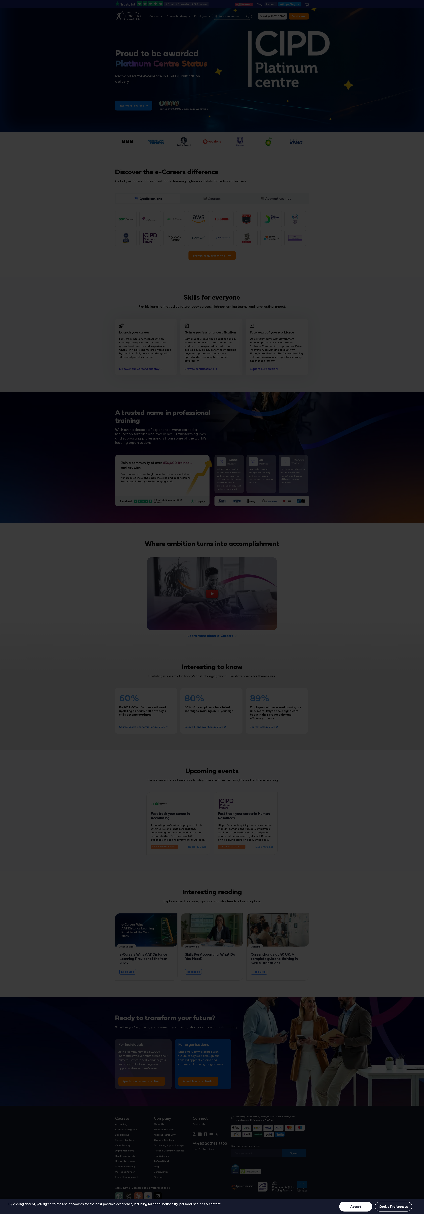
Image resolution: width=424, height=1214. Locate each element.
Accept (355, 1206)
